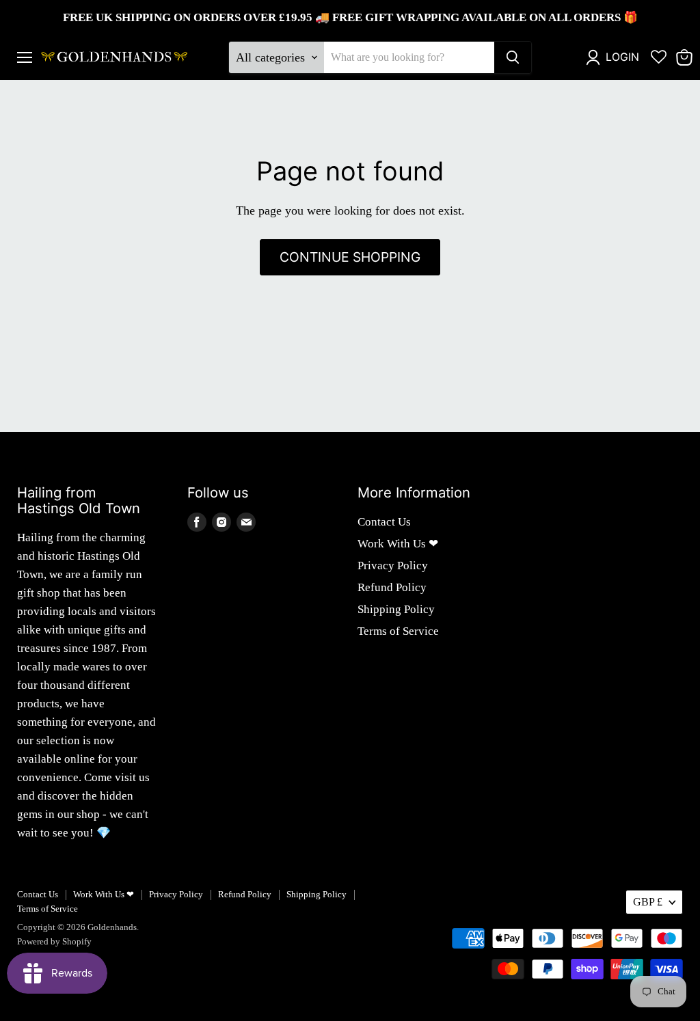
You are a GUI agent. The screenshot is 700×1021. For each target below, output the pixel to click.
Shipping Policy (396, 609)
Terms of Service (398, 631)
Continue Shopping (350, 257)
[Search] (512, 57)
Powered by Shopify (54, 941)
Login (622, 57)
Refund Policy (392, 587)
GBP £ (647, 902)
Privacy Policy (393, 565)
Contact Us (384, 521)
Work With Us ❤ (398, 543)
